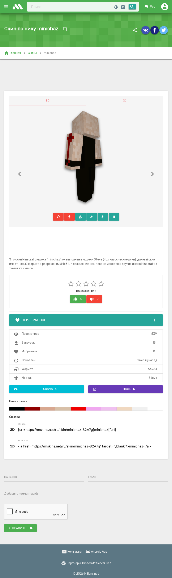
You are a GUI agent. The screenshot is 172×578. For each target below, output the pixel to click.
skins (19, 6)
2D (124, 101)
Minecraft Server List (96, 563)
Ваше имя (10, 477)
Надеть (114, 389)
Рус (149, 6)
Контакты (72, 551)
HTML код (23, 440)
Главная (12, 53)
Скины (32, 53)
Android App (96, 551)
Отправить (20, 528)
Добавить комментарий (21, 494)
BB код (22, 424)
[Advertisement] (86, 75)
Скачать (35, 389)
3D (48, 101)
